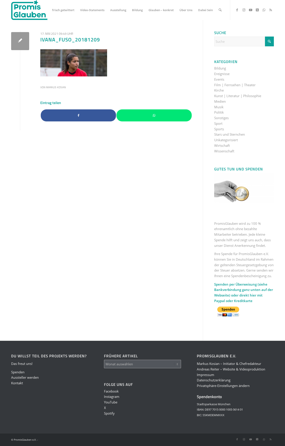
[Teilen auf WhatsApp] (154, 115)
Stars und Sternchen (229, 134)
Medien (220, 101)
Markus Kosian (56, 87)
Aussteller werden (25, 377)
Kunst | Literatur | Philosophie (237, 96)
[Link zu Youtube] (250, 9)
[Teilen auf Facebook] (78, 115)
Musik (219, 107)
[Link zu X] (257, 9)
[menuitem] (63, 10)
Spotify (109, 413)
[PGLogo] (29, 10)
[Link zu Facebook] (237, 9)
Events (219, 79)
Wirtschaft (222, 145)
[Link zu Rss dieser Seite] (270, 9)
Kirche (219, 90)
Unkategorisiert (226, 140)
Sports (219, 129)
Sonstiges (221, 118)
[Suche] (220, 10)
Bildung (220, 68)
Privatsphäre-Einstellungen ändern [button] (223, 385)
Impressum (205, 374)
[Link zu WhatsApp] (264, 9)
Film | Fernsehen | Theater (235, 85)
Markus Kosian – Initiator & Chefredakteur (229, 363)
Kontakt (17, 383)
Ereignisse (222, 74)
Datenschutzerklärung (213, 380)
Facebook (111, 391)
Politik (219, 112)
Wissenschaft (224, 151)
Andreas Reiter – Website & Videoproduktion (231, 369)
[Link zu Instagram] (243, 9)
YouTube (110, 402)
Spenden (17, 372)
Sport (218, 123)
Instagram (111, 396)
